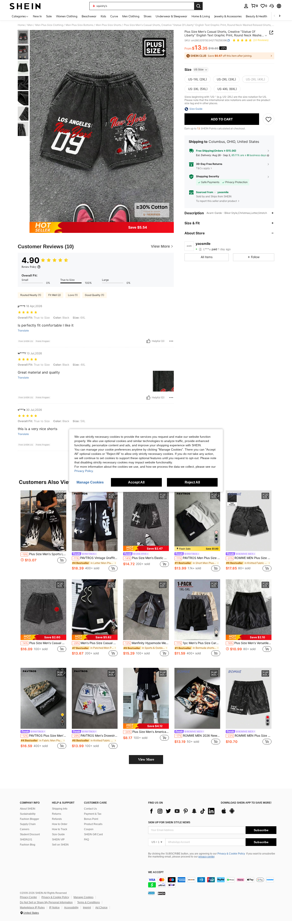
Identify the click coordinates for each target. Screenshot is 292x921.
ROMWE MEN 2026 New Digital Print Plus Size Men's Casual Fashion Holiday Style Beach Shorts (197, 735)
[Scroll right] (279, 16)
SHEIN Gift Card (93, 834)
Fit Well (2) (54, 295)
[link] (254, 5)
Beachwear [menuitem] (89, 16)
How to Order (59, 824)
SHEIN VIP (58, 839)
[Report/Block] (171, 341)
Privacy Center (28, 897)
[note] (146, 548)
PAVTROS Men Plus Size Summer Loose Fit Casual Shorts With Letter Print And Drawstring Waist (197, 558)
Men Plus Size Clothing (49, 25)
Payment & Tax (92, 813)
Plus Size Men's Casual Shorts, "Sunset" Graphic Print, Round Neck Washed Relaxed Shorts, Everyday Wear (43, 643)
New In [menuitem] (37, 16)
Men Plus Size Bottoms (79, 25)
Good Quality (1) (94, 295)
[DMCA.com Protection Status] (161, 893)
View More (146, 759)
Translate (23, 330)
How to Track (59, 829)
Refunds (57, 819)
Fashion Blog (27, 844)
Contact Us (90, 808)
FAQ (86, 839)
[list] (182, 811)
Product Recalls (93, 824)
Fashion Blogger (29, 819)
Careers (24, 829)
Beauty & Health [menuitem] (256, 16)
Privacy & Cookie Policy (231, 853)
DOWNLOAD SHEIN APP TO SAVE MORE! (246, 802)
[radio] (197, 79)
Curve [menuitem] (114, 16)
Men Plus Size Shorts (108, 25)
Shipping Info (59, 808)
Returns (56, 813)
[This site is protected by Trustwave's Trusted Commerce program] (151, 893)
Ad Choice (101, 907)
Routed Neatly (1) (30, 295)
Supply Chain (28, 824)
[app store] (224, 813)
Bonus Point (91, 819)
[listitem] (43, 531)
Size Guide (58, 834)
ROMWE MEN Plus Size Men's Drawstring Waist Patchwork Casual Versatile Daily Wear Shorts (249, 558)
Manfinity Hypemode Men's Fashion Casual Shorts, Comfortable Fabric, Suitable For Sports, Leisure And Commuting (146, 643)
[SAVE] (268, 119)
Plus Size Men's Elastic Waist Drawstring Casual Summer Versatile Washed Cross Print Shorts (146, 558)
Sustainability (27, 813)
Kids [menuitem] (103, 16)
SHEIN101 (26, 839)
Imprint (87, 907)
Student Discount (30, 834)
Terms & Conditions (88, 902)
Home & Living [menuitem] (201, 16)
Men (30, 25)
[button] (271, 6)
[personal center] (246, 6)
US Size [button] (199, 69)
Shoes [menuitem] (147, 16)
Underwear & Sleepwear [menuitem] (171, 16)
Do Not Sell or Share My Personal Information (46, 902)
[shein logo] (25, 6)
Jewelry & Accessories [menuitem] (228, 16)
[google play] (232, 813)
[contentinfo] (212, 882)
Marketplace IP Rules (32, 907)
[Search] (198, 6)
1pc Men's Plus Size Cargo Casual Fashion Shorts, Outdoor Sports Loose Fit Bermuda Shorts (197, 643)
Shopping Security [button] (207, 176)
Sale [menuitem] (49, 16)
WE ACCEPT (156, 872)
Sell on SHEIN (60, 844)
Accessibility (71, 907)
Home (21, 25)
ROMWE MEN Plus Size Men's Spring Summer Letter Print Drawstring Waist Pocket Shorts (249, 735)
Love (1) (73, 295)
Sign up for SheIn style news (169, 822)
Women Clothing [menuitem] (66, 16)
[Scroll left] (274, 16)
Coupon (88, 829)
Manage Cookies (83, 897)
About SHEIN (27, 808)
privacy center (206, 856)
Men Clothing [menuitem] (130, 16)
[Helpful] (148, 341)
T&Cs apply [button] (203, 168)
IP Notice (54, 907)
